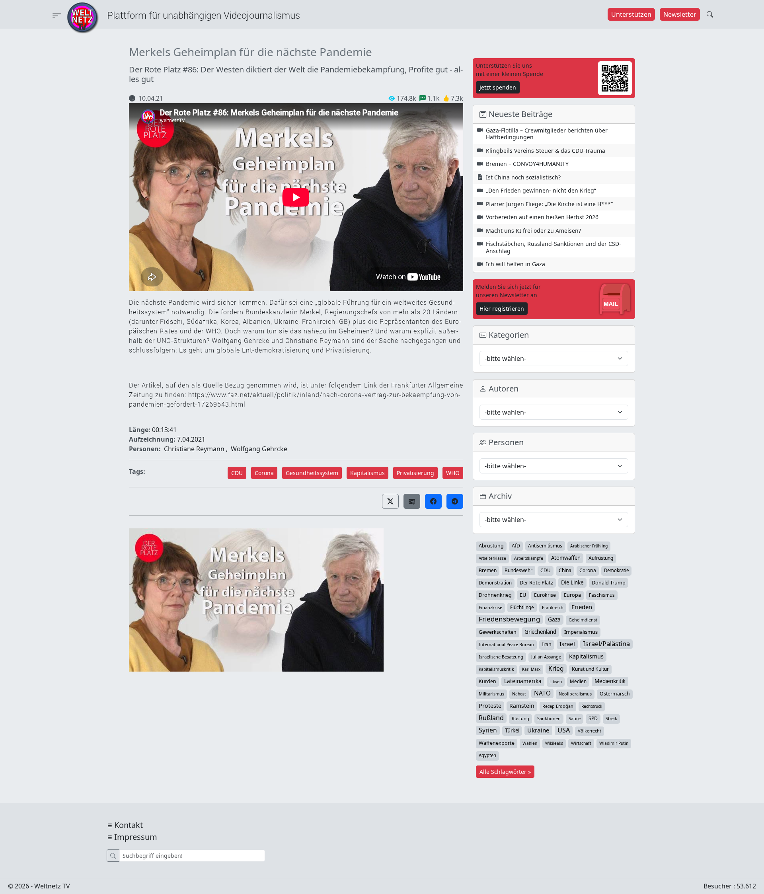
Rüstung (520, 718)
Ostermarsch (615, 693)
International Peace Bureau (506, 644)
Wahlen (529, 743)
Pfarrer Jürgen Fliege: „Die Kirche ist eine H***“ (549, 204)
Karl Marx (531, 669)
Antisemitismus (545, 545)
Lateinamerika (523, 681)
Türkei (512, 730)
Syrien (488, 730)
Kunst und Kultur (590, 669)
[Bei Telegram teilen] (454, 501)
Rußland (491, 717)
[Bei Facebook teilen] (433, 501)
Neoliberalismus (575, 694)
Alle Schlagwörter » (505, 771)
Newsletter (679, 14)
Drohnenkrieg (495, 594)
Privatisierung (415, 473)
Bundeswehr (518, 570)
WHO (453, 473)
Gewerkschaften (497, 632)
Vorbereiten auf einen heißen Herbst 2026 (542, 217)
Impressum (135, 837)
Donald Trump (609, 582)
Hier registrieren (501, 308)
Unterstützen (631, 14)
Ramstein (521, 705)
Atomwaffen (566, 557)
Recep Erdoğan (557, 706)
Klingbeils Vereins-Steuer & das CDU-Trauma (545, 150)
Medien (578, 681)
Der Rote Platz (536, 582)
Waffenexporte (497, 743)
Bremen (488, 570)
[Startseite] (83, 17)
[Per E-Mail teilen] (411, 501)
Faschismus (602, 595)
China (565, 570)
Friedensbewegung (509, 619)
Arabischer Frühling (589, 546)
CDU (237, 473)
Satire (575, 718)
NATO (542, 693)
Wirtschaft (581, 743)
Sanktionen (549, 718)
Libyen (556, 681)
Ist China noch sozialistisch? (523, 177)
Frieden (581, 607)
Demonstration (495, 583)
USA (563, 730)
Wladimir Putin (613, 743)
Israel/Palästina (606, 643)
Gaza (554, 619)
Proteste (490, 705)
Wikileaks (554, 743)
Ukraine (538, 730)
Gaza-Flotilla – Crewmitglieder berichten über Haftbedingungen (547, 134)
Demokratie (616, 570)
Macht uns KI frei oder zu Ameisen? (533, 230)
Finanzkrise (490, 607)
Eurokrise (545, 595)
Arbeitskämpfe (528, 558)
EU (523, 594)
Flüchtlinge (522, 607)
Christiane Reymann (194, 448)
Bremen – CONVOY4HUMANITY (527, 164)
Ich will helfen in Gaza (515, 264)
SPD (593, 718)
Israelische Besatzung (501, 657)
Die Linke (572, 582)
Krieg (556, 668)
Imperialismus (581, 631)
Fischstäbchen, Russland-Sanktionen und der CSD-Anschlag (553, 247)
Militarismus (491, 694)
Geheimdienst (583, 620)
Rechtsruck (591, 706)
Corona (264, 473)
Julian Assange (546, 657)
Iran (547, 644)
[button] (390, 501)
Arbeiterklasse (492, 558)
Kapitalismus (367, 473)
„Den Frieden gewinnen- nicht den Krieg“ (541, 190)
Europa (572, 595)
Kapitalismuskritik (496, 669)
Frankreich (552, 607)
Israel (567, 644)
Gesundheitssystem (312, 473)
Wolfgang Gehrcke (259, 448)
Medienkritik (610, 681)
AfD (516, 545)
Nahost (519, 694)
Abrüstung (491, 545)
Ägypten (487, 755)
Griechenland (540, 631)
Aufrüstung (601, 558)
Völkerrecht (589, 731)
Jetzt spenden (497, 87)
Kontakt (128, 825)
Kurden (487, 681)
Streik (611, 718)
